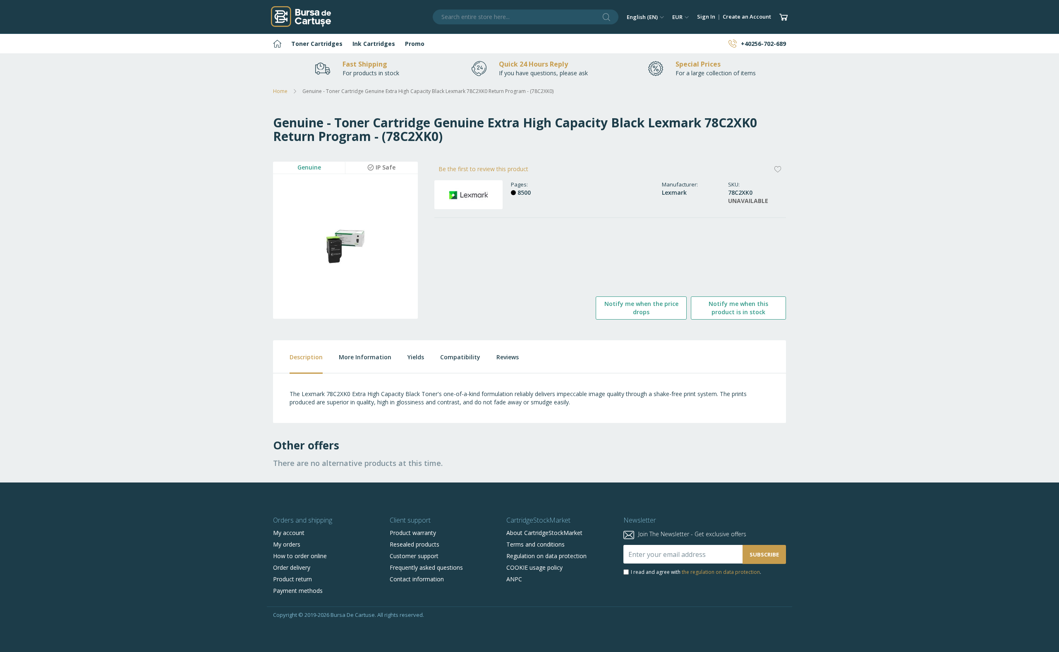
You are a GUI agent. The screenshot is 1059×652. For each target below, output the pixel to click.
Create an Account (747, 16)
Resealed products (414, 544)
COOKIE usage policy (534, 567)
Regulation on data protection (546, 556)
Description (306, 357)
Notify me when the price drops (641, 308)
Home (280, 91)
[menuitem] (277, 43)
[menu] (529, 43)
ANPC (514, 579)
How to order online (300, 556)
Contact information (417, 579)
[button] (645, 17)
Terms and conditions (535, 544)
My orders (286, 544)
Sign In (706, 16)
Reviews (507, 357)
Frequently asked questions (426, 567)
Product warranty (413, 533)
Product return (292, 579)
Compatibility (460, 357)
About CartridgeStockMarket (544, 533)
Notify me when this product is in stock (738, 308)
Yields (415, 357)
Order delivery (291, 567)
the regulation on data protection (721, 572)
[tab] (298, 357)
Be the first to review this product (483, 169)
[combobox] (526, 17)
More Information (365, 357)
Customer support (414, 556)
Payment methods (298, 591)
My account (288, 533)
